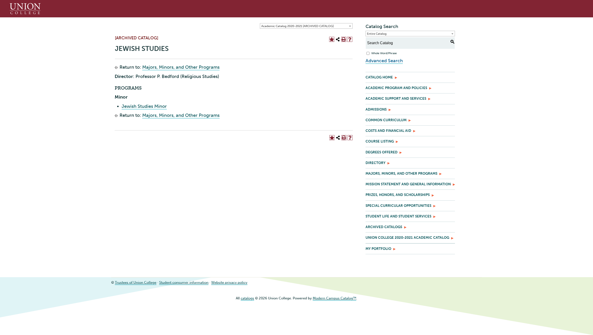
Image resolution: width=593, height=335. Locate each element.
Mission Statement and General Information (408, 184)
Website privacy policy (229, 282)
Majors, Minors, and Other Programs (181, 67)
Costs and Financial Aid (388, 131)
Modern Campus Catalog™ (334, 298)
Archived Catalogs (384, 227)
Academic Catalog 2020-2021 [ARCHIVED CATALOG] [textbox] (297, 26)
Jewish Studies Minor (144, 106)
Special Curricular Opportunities (398, 206)
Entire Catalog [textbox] (377, 33)
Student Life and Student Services (398, 216)
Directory (375, 163)
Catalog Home (379, 77)
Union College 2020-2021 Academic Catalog (407, 238)
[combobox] (306, 26)
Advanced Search (384, 60)
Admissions (376, 109)
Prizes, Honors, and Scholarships (398, 195)
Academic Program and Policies (396, 88)
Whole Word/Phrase (384, 53)
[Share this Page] (337, 39)
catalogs (247, 298)
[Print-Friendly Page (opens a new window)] (343, 39)
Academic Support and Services (396, 98)
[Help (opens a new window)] (349, 39)
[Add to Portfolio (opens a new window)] (331, 39)
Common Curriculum (386, 120)
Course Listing (380, 141)
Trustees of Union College (135, 282)
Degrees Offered (381, 152)
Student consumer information (183, 282)
